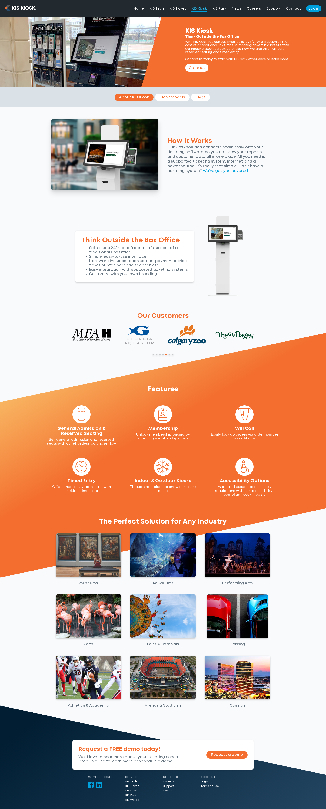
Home (139, 8)
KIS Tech (156, 8)
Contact (293, 8)
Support (273, 8)
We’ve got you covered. (226, 171)
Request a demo (227, 755)
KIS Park (219, 8)
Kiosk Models (172, 97)
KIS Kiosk (131, 791)
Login (313, 8)
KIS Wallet (132, 800)
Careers (254, 8)
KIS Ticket (177, 8)
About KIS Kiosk (134, 97)
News (236, 8)
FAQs (200, 97)
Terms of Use (210, 786)
